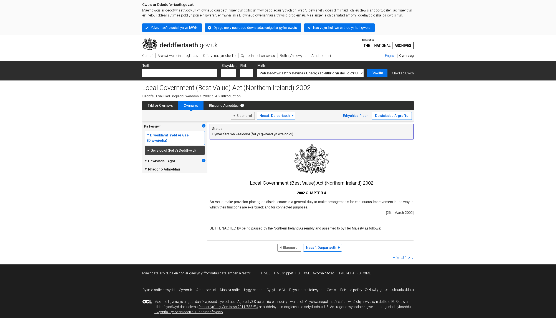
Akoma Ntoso (323, 273)
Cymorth (185, 290)
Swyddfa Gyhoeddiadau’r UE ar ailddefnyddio (188, 312)
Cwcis (331, 290)
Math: (261, 66)
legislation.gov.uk (178, 39)
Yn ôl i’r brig (405, 257)
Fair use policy (351, 290)
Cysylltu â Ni (276, 290)
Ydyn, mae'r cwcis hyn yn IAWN (174, 28)
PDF (298, 273)
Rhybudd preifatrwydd (306, 290)
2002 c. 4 (210, 96)
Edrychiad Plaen (355, 116)
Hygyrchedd (253, 290)
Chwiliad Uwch (403, 73)
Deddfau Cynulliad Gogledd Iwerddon (170, 96)
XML (307, 273)
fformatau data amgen (221, 273)
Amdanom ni (206, 290)
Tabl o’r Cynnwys (160, 105)
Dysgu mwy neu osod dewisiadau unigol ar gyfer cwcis (255, 28)
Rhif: (243, 66)
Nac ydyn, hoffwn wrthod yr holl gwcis (341, 28)
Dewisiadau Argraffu (391, 116)
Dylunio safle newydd (158, 290)
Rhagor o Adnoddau (223, 105)
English (390, 56)
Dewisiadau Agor (159, 161)
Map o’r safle (230, 290)
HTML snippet (283, 273)
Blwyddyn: (229, 66)
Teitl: (146, 66)
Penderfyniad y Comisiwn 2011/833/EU (228, 307)
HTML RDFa (345, 273)
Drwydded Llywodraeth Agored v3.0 (229, 302)
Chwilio (377, 73)
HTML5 (265, 273)
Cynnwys (191, 105)
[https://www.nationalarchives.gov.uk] (388, 42)
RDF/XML (363, 273)
